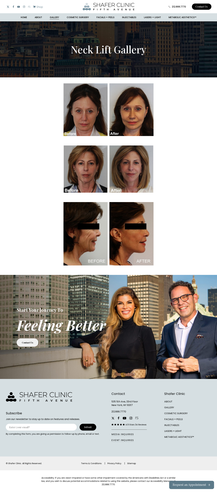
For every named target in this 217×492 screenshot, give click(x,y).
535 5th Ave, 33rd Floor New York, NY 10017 (124, 403)
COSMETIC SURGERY (176, 413)
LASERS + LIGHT (173, 431)
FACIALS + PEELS (173, 419)
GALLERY (169, 407)
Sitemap (131, 463)
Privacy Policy (114, 463)
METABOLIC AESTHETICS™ (179, 437)
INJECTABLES (171, 425)
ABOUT (168, 401)
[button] (37, 6)
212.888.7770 (118, 411)
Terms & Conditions (91, 463)
